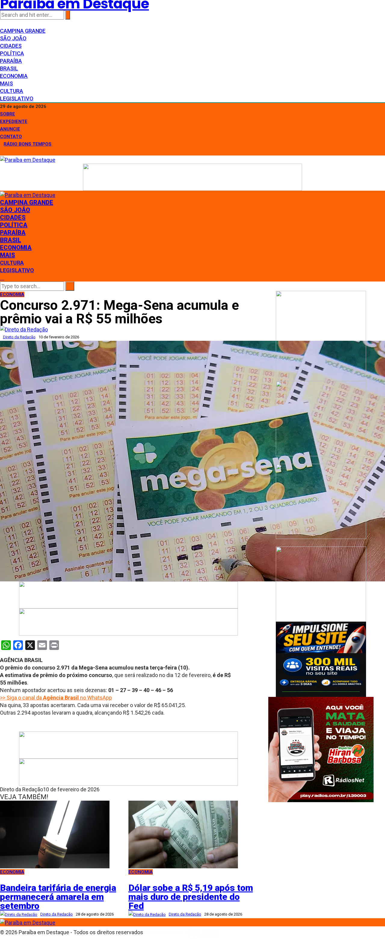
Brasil (9, 68)
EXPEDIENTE (13, 121)
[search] (2, 278)
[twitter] (6, 23)
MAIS (6, 83)
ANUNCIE (10, 129)
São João (13, 38)
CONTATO (11, 136)
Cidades (11, 46)
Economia (14, 76)
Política (12, 53)
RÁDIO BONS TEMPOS (27, 144)
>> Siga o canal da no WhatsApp (56, 697)
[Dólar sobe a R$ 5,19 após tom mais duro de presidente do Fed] (183, 834)
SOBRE (7, 114)
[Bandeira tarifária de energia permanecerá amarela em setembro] (54, 834)
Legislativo (16, 98)
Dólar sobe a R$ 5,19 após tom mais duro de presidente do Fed (190, 896)
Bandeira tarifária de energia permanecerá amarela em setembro (58, 896)
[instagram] (10, 23)
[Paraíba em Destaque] (27, 159)
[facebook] (2, 23)
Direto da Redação (19, 337)
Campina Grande (22, 31)
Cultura (11, 91)
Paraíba (11, 61)
